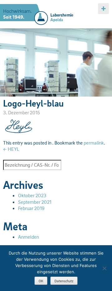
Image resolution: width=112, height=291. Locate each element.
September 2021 (34, 202)
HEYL (11, 149)
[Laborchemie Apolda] (41, 14)
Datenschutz (63, 281)
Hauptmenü (103, 8)
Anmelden (28, 237)
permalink (94, 143)
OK (41, 281)
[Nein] (104, 268)
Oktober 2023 (32, 195)
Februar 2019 (31, 208)
